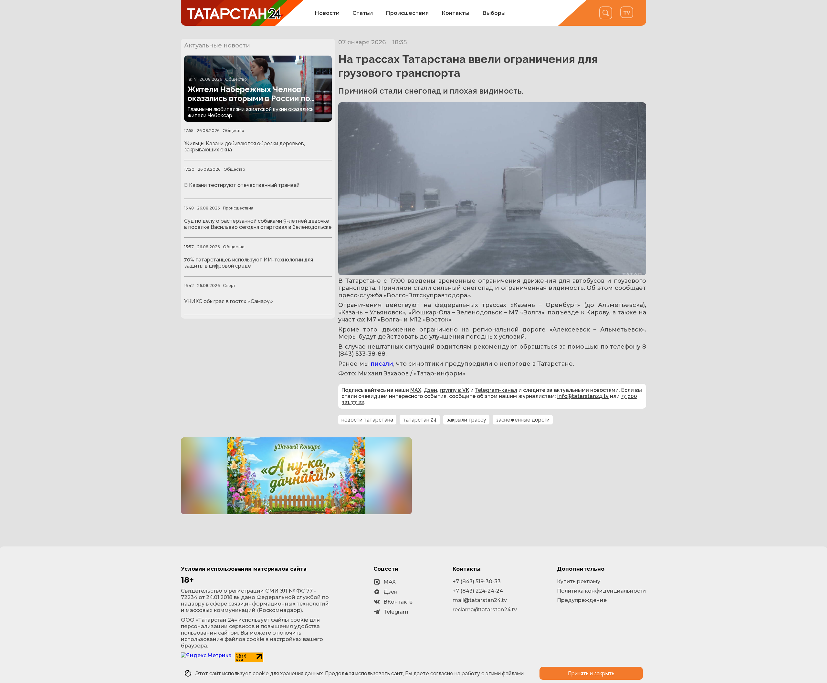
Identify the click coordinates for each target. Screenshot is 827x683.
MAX (415, 390)
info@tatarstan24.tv (583, 396)
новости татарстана (367, 420)
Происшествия (407, 13)
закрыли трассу (466, 420)
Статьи (362, 13)
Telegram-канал (496, 390)
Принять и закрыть (591, 673)
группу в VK (454, 390)
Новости (327, 13)
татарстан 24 (420, 420)
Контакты (455, 13)
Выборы (494, 13)
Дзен (430, 390)
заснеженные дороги (523, 420)
